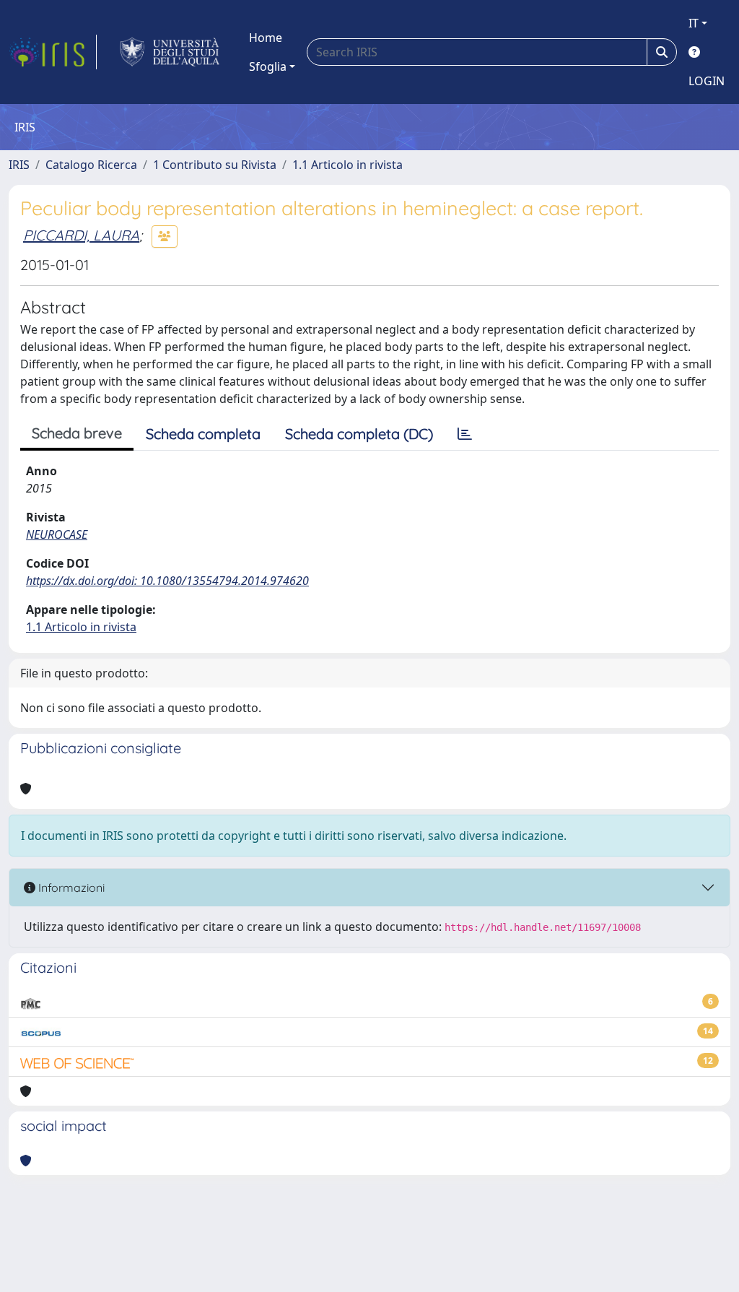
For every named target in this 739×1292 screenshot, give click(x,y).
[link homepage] (53, 52)
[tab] (464, 434)
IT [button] (693, 23)
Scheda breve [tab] (77, 433)
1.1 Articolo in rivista (347, 165)
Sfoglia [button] (268, 66)
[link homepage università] (170, 52)
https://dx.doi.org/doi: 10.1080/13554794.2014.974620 (167, 581)
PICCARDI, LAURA (81, 235)
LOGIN (706, 81)
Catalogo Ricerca (91, 165)
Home (265, 37)
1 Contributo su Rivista (214, 165)
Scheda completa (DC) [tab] (359, 434)
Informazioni (70, 887)
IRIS (19, 165)
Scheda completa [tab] (203, 434)
